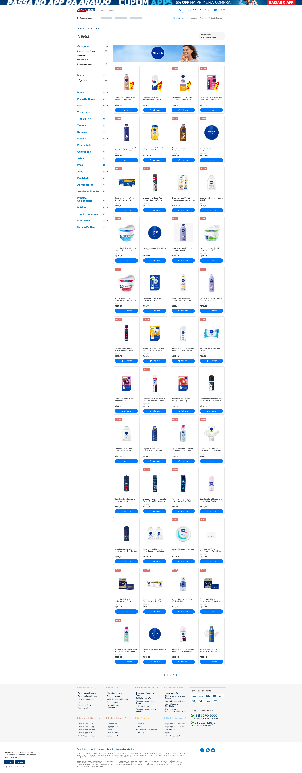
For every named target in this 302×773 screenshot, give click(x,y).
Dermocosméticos (145, 687)
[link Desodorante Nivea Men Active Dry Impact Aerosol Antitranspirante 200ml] (126, 333)
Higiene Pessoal (115, 718)
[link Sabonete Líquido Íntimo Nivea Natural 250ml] (126, 433)
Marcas (89, 28)
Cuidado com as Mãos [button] (86, 733)
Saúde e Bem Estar (175, 687)
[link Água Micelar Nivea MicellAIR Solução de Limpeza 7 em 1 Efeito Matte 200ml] (126, 634)
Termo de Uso (81, 749)
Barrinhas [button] (168, 733)
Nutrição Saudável (174, 718)
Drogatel (207, 710)
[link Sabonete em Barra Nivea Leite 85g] (211, 333)
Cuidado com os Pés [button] (86, 736)
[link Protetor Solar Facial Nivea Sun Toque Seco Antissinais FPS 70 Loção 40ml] (211, 433)
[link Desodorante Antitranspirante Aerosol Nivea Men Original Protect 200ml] (154, 483)
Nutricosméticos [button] (142, 706)
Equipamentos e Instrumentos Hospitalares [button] (175, 710)
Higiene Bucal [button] (112, 727)
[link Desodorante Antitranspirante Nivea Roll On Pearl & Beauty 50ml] (211, 483)
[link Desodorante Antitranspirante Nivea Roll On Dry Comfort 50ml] (183, 333)
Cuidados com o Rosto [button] (86, 727)
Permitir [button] (9, 762)
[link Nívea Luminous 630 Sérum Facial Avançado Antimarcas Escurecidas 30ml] (183, 182)
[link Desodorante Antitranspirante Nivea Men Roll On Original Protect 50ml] (126, 533)
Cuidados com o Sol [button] (143, 698)
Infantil (111, 687)
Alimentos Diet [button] (170, 730)
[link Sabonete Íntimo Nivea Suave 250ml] (211, 182)
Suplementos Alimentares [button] (175, 724)
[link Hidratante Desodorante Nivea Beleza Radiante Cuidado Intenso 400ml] (183, 132)
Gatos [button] (138, 727)
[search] (140, 10)
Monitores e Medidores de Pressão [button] (175, 697)
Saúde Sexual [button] (112, 736)
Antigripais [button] (82, 702)
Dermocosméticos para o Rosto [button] (145, 694)
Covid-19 (110, 749)
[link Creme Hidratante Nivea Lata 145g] (211, 132)
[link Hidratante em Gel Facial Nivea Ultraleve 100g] (211, 232)
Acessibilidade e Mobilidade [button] (171, 705)
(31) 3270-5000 (205, 715)
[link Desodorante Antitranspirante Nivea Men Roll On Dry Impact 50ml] (126, 483)
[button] (14, 767)
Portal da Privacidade (97, 749)
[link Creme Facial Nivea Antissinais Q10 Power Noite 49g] (211, 584)
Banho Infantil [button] (112, 702)
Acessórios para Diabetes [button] (175, 701)
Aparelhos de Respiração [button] (174, 693)
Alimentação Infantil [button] (114, 693)
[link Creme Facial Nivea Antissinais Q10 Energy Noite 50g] (126, 584)
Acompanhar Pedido (198, 18)
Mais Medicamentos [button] (85, 699)
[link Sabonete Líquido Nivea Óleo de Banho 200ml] (154, 132)
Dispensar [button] (20, 762)
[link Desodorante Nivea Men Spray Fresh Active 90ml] (183, 483)
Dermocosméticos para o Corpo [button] (145, 702)
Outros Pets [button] (140, 733)
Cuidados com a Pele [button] (86, 724)
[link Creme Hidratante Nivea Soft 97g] (183, 533)
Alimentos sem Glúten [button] (173, 736)
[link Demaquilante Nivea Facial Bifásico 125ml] (183, 584)
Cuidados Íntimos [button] (113, 733)
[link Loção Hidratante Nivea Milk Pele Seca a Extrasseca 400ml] (126, 132)
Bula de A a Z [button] (83, 708)
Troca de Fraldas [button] (113, 696)
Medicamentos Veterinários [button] (146, 730)
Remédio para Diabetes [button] (87, 693)
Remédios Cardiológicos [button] (87, 696)
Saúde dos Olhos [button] (84, 705)
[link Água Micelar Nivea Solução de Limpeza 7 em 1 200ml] (183, 433)
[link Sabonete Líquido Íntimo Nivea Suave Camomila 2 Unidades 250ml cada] (154, 533)
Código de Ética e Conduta (125, 749)
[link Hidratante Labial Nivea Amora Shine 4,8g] (126, 383)
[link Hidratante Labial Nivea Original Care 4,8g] (154, 283)
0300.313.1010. (205, 722)
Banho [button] (109, 730)
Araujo (82, 28)
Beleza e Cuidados (87, 718)
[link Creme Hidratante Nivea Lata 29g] (154, 634)
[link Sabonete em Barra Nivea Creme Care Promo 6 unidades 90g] (126, 182)
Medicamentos (86, 687)
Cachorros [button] (140, 724)
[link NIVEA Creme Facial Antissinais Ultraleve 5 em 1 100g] (126, 283)
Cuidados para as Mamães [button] (117, 699)
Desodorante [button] (112, 724)
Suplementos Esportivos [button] (174, 727)
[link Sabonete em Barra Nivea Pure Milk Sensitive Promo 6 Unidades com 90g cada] (154, 584)
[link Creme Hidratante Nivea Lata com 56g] (154, 232)
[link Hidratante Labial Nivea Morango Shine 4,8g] (183, 383)
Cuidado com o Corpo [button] (86, 730)
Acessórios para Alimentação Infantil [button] (114, 706)
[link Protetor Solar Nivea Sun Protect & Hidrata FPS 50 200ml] (211, 634)
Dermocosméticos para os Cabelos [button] (146, 710)
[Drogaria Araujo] (86, 10)
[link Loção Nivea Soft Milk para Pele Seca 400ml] (183, 232)
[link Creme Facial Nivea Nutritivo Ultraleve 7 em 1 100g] (126, 232)
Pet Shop (141, 718)
